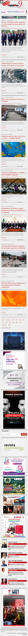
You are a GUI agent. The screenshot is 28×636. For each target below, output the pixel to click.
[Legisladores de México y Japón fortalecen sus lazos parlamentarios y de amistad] (13, 224)
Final (9, 325)
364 (10, 322)
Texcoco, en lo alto (14, 556)
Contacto (25, 634)
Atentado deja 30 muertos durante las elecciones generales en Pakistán (13, 247)
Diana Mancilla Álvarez (15, 553)
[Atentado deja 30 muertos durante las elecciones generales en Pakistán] (13, 260)
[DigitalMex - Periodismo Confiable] (14, 4)
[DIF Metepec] (14, 466)
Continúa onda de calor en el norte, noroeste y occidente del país (13, 137)
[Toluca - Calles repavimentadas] (14, 504)
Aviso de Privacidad (11, 633)
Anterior (8, 320)
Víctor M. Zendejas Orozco (16, 568)
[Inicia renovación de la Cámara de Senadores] (13, 113)
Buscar (24, 434)
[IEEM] (14, 360)
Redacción (8, 28)
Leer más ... (4, 55)
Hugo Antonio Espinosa (15, 561)
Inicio (3, 320)
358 (13, 320)
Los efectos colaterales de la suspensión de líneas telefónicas (16, 583)
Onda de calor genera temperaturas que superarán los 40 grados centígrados (13, 285)
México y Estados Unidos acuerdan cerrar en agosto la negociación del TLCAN (13, 24)
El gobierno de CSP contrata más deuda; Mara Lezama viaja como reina (17, 548)
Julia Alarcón (12, 579)
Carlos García (12, 542)
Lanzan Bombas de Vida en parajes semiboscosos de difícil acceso (16, 574)
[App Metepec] (14, 11)
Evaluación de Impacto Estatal (16, 564)
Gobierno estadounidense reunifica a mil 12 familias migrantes (13, 173)
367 (20, 322)
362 (3, 322)
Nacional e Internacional (17, 28)
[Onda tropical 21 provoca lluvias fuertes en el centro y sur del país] (13, 76)
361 (23, 320)
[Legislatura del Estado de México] (14, 340)
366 (17, 322)
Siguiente (4, 325)
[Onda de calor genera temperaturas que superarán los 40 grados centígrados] (13, 299)
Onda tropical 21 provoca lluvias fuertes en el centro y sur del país (12, 64)
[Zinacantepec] (14, 485)
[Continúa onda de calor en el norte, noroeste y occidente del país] (13, 149)
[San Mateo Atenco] (14, 526)
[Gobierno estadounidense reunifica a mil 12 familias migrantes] (13, 186)
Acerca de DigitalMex (22, 633)
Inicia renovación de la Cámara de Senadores (13, 100)
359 (16, 320)
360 (20, 320)
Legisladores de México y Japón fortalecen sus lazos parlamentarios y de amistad (13, 210)
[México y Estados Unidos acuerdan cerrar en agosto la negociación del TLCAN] (13, 38)
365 (13, 322)
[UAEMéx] (14, 447)
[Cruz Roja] (14, 607)
